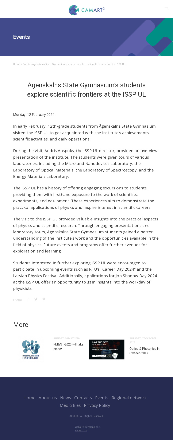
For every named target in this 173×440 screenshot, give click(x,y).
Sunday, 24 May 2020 (66, 338)
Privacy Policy (97, 405)
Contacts (83, 398)
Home (16, 64)
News (65, 398)
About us (48, 398)
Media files (70, 405)
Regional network (129, 398)
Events (26, 64)
